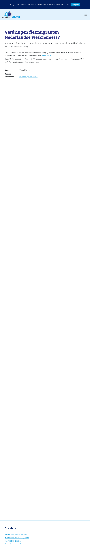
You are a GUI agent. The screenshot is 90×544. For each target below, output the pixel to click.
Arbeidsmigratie (25, 77)
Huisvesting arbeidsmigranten (17, 537)
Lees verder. (47, 55)
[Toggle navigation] (86, 14)
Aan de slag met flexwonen (16, 534)
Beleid (35, 77)
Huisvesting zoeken (13, 541)
